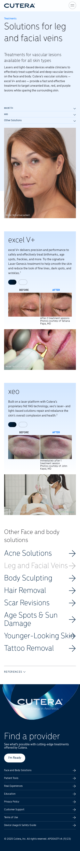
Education (10, 794)
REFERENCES (13, 672)
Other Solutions (13, 120)
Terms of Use (11, 817)
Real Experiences (13, 786)
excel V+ (8, 108)
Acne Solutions (28, 553)
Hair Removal (25, 591)
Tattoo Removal (29, 648)
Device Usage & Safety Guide (20, 825)
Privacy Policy (11, 801)
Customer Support (14, 809)
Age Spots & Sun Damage (31, 619)
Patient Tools (11, 778)
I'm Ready (14, 758)
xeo (6, 114)
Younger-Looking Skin (39, 636)
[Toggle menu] (72, 5)
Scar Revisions (27, 603)
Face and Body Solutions (17, 770)
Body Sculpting (28, 578)
